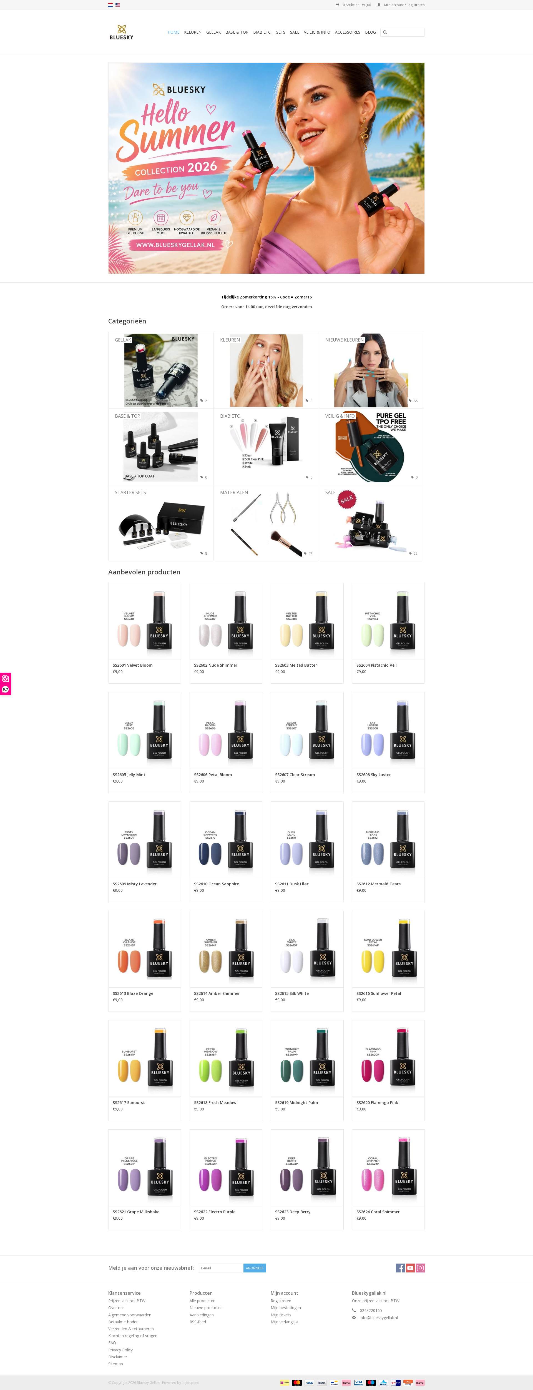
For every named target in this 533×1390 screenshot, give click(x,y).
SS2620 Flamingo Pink (377, 1102)
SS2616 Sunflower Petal (378, 993)
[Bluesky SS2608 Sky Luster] (388, 730)
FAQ (112, 1342)
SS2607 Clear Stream (295, 774)
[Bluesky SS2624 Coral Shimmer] (388, 1167)
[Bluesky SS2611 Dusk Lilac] (307, 839)
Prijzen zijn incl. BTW (126, 1300)
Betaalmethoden (123, 1321)
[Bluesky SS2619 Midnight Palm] (307, 1058)
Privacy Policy (120, 1349)
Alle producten (202, 1300)
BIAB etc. (262, 32)
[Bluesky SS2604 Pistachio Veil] (388, 621)
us (117, 5)
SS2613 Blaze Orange (133, 993)
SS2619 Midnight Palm (296, 1102)
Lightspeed (190, 1382)
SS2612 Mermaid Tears (378, 883)
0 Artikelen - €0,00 (357, 5)
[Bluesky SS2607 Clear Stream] (307, 730)
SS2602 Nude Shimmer (215, 665)
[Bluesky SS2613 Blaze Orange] (144, 949)
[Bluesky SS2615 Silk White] (307, 949)
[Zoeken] (385, 32)
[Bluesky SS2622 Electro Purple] (226, 1167)
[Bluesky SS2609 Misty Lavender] (144, 839)
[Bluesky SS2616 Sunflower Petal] (388, 949)
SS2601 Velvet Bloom (133, 665)
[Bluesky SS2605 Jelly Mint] (144, 730)
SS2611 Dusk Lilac (292, 883)
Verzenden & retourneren (131, 1328)
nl (110, 5)
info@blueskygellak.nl (379, 1317)
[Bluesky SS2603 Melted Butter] (307, 621)
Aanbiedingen (202, 1314)
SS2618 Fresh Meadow (215, 1102)
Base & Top (236, 32)
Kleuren (193, 32)
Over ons (116, 1307)
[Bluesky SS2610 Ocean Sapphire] (226, 839)
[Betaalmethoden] (284, 1382)
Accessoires (347, 32)
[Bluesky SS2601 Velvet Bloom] (144, 621)
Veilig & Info (317, 32)
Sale (294, 32)
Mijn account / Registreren (404, 5)
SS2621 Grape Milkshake (136, 1211)
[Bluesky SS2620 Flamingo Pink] (388, 1058)
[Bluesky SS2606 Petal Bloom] (226, 730)
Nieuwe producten (206, 1307)
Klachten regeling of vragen (132, 1335)
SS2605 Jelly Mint (129, 774)
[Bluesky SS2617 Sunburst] (144, 1058)
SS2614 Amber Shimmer (217, 993)
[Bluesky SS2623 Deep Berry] (307, 1167)
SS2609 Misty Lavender (135, 883)
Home (173, 32)
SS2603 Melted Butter (296, 665)
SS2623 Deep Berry (293, 1211)
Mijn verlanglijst (285, 1321)
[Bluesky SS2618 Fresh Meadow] (226, 1058)
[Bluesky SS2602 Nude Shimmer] (226, 621)
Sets (280, 32)
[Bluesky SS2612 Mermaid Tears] (388, 839)
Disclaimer (117, 1356)
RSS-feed (198, 1321)
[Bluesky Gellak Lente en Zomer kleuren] (266, 168)
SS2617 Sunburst (129, 1102)
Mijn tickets (281, 1314)
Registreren (281, 1300)
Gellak (213, 32)
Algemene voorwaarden (129, 1314)
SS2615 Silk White (292, 993)
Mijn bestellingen (286, 1307)
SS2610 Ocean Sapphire (216, 883)
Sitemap (115, 1363)
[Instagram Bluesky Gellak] (420, 1268)
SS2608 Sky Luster (373, 774)
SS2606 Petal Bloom (213, 774)
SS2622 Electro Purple (214, 1211)
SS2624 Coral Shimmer (378, 1211)
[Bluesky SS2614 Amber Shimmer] (226, 949)
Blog (370, 32)
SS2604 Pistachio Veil (376, 665)
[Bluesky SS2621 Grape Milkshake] (144, 1167)
